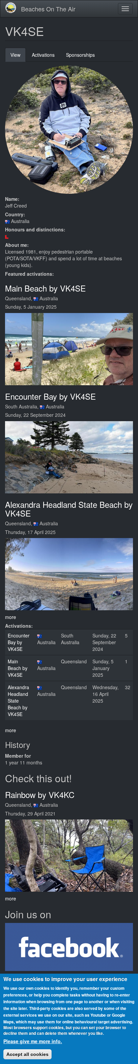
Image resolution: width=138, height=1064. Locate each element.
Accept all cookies (27, 1054)
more (10, 617)
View (18, 56)
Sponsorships (80, 54)
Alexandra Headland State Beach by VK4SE (69, 508)
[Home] (10, 7)
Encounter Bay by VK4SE (50, 396)
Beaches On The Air (48, 8)
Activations (43, 54)
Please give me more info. (32, 1041)
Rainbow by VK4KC (39, 794)
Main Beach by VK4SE (45, 288)
